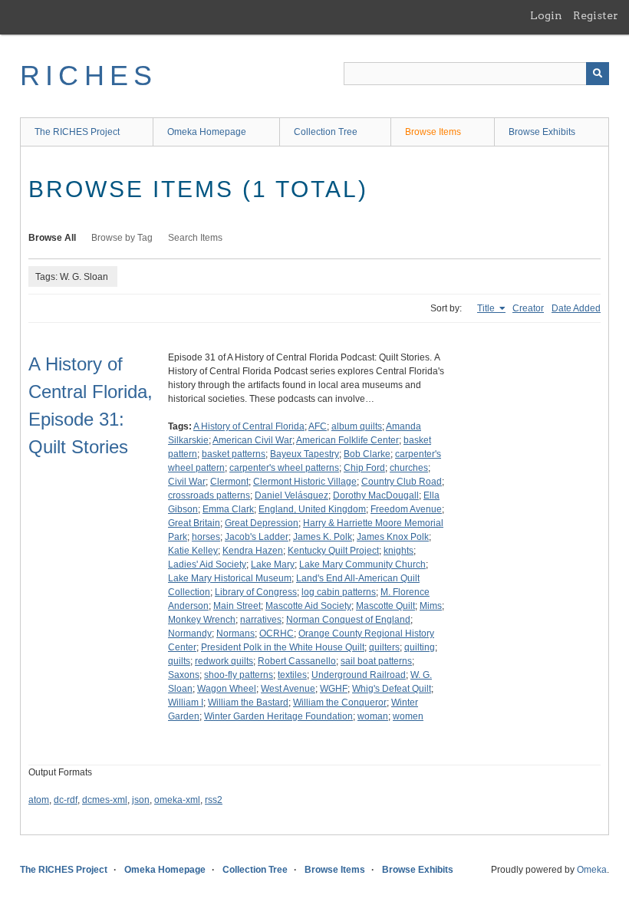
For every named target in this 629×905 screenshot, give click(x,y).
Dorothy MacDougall (376, 495)
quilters (384, 647)
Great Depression (261, 523)
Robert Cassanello (297, 661)
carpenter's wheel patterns (284, 467)
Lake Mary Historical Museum (229, 578)
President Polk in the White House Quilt (282, 647)
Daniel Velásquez (291, 495)
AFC (317, 426)
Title (487, 308)
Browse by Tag (122, 237)
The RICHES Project (77, 132)
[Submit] (597, 73)
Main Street (237, 606)
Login (546, 15)
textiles (292, 675)
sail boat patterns (376, 661)
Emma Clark (228, 509)
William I (185, 702)
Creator (528, 308)
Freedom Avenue (406, 509)
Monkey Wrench (201, 619)
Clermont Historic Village (305, 481)
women (408, 716)
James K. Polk (322, 536)
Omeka (592, 869)
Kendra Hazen (252, 550)
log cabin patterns (338, 592)
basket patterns (233, 454)
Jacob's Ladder (256, 536)
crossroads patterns (209, 495)
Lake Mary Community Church (362, 564)
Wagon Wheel (226, 688)
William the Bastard (248, 702)
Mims (431, 606)
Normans (235, 633)
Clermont (229, 481)
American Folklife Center (347, 440)
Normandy (190, 633)
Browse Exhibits (542, 132)
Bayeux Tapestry (304, 454)
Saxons (183, 675)
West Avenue (288, 688)
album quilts (356, 426)
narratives (261, 619)
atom (38, 800)
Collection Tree (325, 132)
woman (372, 716)
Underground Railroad (358, 675)
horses (206, 536)
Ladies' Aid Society (207, 564)
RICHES (88, 75)
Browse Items (433, 132)
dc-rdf (65, 800)
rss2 (213, 800)
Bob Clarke (367, 454)
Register (595, 15)
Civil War (187, 481)
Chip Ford (364, 467)
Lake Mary (273, 564)
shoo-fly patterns (238, 675)
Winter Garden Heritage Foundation (278, 716)
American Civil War (252, 440)
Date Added (576, 308)
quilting (419, 647)
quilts (179, 661)
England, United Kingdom (312, 509)
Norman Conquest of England (348, 619)
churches (409, 467)
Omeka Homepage (206, 132)
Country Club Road (401, 481)
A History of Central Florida (249, 426)
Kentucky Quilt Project (333, 550)
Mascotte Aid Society (308, 606)
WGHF (333, 688)
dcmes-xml (104, 800)
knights (398, 550)
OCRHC (276, 633)
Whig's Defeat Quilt (391, 688)
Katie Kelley (193, 550)
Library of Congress (256, 592)
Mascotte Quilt (385, 606)
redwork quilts (224, 661)
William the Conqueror (340, 702)
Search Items (195, 237)
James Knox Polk (393, 536)
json (141, 800)
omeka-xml (177, 800)
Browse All (52, 237)
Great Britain (194, 523)
